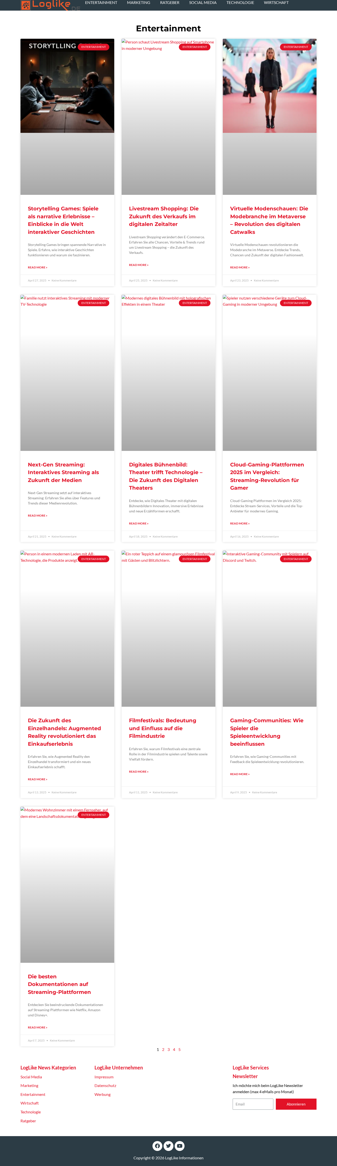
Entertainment (101, 2)
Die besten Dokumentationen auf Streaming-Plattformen (59, 984)
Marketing (138, 2)
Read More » (37, 267)
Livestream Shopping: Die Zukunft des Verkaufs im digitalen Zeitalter (164, 216)
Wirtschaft (276, 2)
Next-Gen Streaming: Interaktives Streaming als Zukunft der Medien (63, 472)
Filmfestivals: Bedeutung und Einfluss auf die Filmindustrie (162, 728)
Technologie (240, 2)
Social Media (203, 2)
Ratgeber (169, 2)
